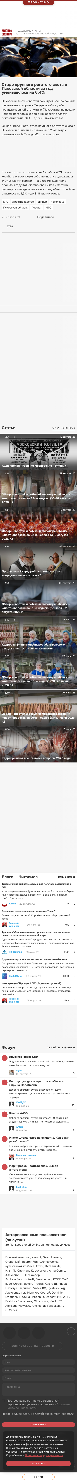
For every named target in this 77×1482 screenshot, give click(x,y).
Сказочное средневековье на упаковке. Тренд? (29, 911)
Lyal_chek (21, 1187)
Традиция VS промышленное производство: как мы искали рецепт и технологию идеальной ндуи (36, 934)
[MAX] (72, 217)
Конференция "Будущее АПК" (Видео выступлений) (31, 983)
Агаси (19, 1126)
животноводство (23, 202)
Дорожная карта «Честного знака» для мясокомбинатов (34, 959)
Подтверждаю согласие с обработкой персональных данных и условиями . (38, 1404)
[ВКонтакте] (59, 217)
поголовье (57, 202)
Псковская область (15, 207)
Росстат (37, 207)
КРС (5, 202)
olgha (19, 1070)
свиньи (42, 202)
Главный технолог (14, 925)
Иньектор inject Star (23, 1057)
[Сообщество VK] (9, 1333)
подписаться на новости (32, 1345)
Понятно (38, 1463)
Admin (12, 903)
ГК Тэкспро (15, 952)
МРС (49, 207)
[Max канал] (38, 1333)
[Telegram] (65, 217)
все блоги (66, 876)
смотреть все (63, 427)
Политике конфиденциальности (44, 1455)
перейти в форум (61, 1047)
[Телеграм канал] (24, 1333)
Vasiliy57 (21, 1102)
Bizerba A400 (18, 1113)
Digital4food (15, 976)
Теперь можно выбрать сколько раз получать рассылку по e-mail (37, 885)
